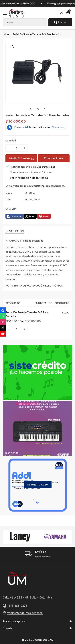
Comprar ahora (54, 158)
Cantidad (10, 140)
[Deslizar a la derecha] (44, 109)
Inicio (6, 34)
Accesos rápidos (14, 621)
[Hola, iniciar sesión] (61, 12)
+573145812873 (17, 605)
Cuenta (8, 628)
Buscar (62, 22)
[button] (6, 13)
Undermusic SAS (43, 639)
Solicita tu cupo (37, 484)
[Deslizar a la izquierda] (30, 109)
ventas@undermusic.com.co (25, 613)
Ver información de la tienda (29, 177)
